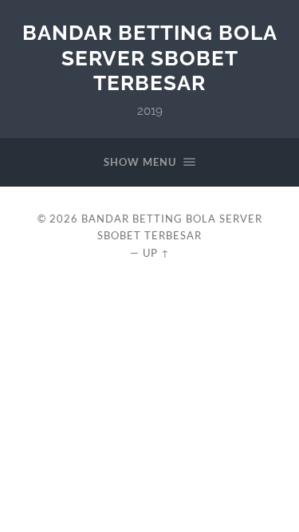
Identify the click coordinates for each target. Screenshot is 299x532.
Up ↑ (156, 252)
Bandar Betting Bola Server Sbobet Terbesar (149, 57)
